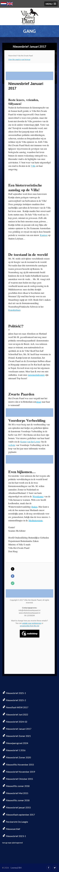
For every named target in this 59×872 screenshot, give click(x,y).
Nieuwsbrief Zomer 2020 (18, 757)
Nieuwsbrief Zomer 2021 (18, 736)
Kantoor (43, 235)
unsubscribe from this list (29, 626)
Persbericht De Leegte (16, 821)
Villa (33, 165)
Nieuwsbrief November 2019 (20, 771)
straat (38, 401)
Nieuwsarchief (12, 829)
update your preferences (31, 623)
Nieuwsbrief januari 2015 (18, 807)
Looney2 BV (16, 867)
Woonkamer (38, 496)
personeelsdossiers (36, 374)
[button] (51, 3)
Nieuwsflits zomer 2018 (17, 786)
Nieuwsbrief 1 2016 (15, 750)
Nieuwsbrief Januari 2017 (18, 728)
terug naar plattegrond (12, 842)
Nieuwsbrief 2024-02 (16, 721)
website (11, 445)
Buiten (34, 506)
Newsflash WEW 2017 (16, 707)
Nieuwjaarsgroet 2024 (16, 743)
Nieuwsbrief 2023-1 (15, 836)
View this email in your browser (19, 59)
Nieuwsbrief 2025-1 (15, 693)
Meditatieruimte (35, 520)
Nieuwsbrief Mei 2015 (16, 793)
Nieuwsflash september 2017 (20, 814)
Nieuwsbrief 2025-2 (15, 700)
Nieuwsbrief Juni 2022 (16, 714)
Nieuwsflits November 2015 (19, 764)
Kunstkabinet (14, 310)
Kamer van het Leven (30, 441)
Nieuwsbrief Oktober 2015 (19, 778)
